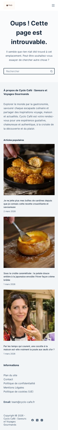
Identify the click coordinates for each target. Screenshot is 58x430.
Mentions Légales (14, 387)
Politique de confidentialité (19, 383)
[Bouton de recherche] (51, 71)
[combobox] (26, 71)
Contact (8, 379)
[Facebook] (32, 420)
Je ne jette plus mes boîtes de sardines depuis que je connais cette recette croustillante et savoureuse (28, 203)
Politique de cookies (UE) (18, 391)
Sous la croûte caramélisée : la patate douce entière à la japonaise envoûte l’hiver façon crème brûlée (29, 276)
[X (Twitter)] (37, 420)
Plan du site (10, 375)
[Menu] (53, 5)
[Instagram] (42, 420)
